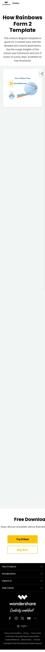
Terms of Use (36, 633)
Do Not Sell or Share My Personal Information (22, 636)
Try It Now (22, 539)
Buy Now (22, 550)
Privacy (26, 633)
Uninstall (37, 640)
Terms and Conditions (13, 633)
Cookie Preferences (12, 640)
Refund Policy (26, 640)
